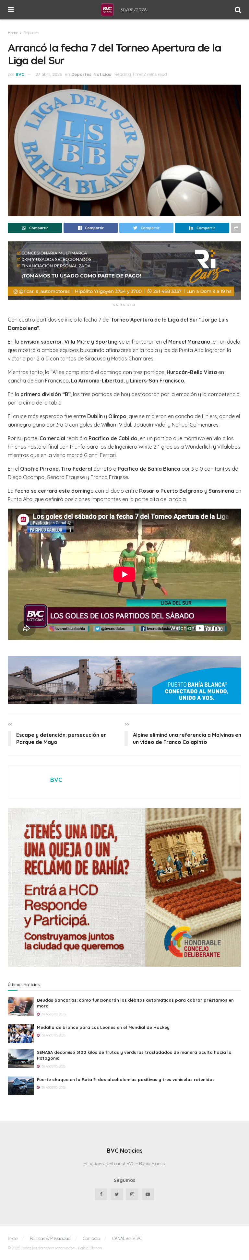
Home (13, 32)
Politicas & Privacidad (50, 1238)
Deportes (31, 32)
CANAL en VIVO (127, 1238)
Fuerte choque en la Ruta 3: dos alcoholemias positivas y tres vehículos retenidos (126, 1079)
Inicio (13, 1238)
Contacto (91, 1238)
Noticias (102, 74)
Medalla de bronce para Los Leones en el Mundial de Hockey (103, 1027)
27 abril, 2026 (49, 74)
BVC (20, 74)
